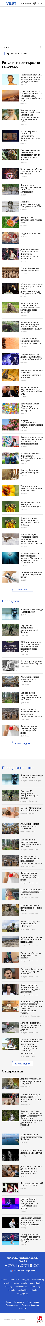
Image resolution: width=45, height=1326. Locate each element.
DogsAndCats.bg (20, 1283)
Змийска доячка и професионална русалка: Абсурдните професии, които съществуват (31, 558)
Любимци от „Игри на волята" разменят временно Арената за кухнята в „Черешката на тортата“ (31, 1007)
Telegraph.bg (22, 1294)
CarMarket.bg (36, 1283)
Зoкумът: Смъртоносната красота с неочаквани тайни (31, 423)
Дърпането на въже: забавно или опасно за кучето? (30, 1081)
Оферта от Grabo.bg (27, 813)
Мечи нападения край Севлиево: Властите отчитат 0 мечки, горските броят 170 (30, 307)
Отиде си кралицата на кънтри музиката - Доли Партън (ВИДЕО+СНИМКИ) (31, 1221)
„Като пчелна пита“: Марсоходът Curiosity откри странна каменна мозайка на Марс (31, 96)
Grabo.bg (11, 1290)
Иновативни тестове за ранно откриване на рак (31, 574)
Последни (26, 3)
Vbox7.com (14, 1280)
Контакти (22, 1308)
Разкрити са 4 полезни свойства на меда (31, 220)
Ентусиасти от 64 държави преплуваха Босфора (31, 1137)
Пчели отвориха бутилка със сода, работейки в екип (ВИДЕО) (29, 521)
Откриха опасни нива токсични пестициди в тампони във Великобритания (31, 440)
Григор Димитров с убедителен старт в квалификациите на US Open (30, 1238)
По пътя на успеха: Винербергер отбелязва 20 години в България (31, 457)
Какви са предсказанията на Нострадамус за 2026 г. (31, 204)
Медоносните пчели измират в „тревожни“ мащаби (30, 504)
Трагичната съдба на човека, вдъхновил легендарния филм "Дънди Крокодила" (31, 78)
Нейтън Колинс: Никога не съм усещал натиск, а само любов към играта (29, 1203)
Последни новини (18, 767)
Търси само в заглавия (17, 53)
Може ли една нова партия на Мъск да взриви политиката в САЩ (31, 390)
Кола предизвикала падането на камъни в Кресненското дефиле (31, 1026)
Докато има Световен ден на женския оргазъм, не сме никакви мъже (31, 1170)
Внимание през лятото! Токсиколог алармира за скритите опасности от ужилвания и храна (30, 116)
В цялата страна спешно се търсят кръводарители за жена (29, 729)
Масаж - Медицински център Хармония (31, 809)
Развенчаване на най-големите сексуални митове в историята (31, 374)
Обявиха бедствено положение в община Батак (31, 907)
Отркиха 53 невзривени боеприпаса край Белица (29, 629)
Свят (22, 831)
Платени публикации (30, 1305)
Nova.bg (7, 1283)
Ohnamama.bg (21, 1287)
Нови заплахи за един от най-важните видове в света (31, 488)
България (23, 781)
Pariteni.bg (23, 1290)
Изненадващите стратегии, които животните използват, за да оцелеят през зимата (31, 539)
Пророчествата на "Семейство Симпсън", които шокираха (29, 407)
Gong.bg (25, 1280)
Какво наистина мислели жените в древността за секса (30, 341)
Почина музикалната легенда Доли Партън (31, 662)
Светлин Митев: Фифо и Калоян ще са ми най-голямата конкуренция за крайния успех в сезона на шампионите (31, 1046)
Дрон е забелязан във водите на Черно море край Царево (31, 939)
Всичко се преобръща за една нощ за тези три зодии (31, 171)
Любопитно (24, 1016)
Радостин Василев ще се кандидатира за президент (31, 971)
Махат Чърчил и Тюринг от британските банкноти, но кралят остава (31, 136)
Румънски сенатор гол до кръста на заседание (30, 679)
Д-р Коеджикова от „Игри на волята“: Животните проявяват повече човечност (30, 254)
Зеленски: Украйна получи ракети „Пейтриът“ (30, 923)
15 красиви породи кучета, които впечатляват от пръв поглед (31, 1098)
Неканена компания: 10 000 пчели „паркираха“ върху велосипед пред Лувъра (31, 155)
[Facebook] (22, 1311)
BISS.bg (8, 1287)
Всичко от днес (22, 743)
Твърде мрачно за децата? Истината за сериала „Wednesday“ (31, 356)
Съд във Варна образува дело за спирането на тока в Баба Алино (30, 696)
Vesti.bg (11, 3)
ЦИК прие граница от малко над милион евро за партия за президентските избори (31, 646)
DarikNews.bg (38, 1280)
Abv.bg (4, 1280)
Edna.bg (33, 1290)
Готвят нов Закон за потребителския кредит (30, 955)
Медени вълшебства (31, 233)
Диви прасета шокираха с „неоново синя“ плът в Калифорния (31, 188)
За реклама (19, 1302)
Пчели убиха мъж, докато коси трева (29, 471)
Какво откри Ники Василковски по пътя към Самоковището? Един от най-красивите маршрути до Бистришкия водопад (31, 1118)
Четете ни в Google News (24, 1271)
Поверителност (12, 1305)
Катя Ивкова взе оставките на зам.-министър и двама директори (30, 988)
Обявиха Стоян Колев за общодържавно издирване (31, 892)
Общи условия (33, 1302)
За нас (8, 1302)
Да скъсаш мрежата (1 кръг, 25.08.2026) (31, 1184)
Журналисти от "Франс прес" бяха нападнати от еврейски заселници (31, 713)
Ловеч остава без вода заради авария (31, 610)
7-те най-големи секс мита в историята (31, 269)
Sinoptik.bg (35, 1287)
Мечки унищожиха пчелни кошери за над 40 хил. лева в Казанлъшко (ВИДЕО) (31, 325)
